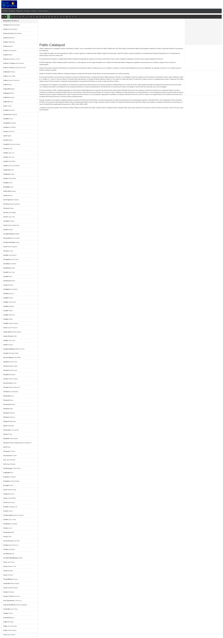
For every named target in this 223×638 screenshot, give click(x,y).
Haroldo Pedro (9, 489)
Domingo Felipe (10, 353)
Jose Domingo (10, 626)
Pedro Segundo (10, 246)
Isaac (8, 400)
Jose (8, 148)
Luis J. (7, 528)
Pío (8, 472)
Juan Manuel (9, 255)
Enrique (9, 72)
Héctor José (10, 362)
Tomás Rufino (9, 630)
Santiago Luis (10, 506)
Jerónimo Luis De (11, 59)
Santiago (9, 549)
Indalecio (9, 413)
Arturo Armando (13, 515)
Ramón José (10, 370)
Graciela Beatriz (10, 29)
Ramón (8, 229)
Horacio (9, 97)
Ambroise (8, 592)
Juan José (9, 217)
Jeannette (9, 123)
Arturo (8, 140)
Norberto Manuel (10, 587)
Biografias (19, 11)
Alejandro (9, 374)
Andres (9, 404)
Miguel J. (9, 617)
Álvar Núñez (12, 33)
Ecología (27, 11)
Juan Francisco (10, 327)
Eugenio (10, 114)
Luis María (9, 127)
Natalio (11, 234)
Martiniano (9, 421)
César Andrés (10, 438)
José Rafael (12, 357)
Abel (8, 408)
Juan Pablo (9, 76)
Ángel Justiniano (11, 204)
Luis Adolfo (10, 524)
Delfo (7, 55)
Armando (11, 199)
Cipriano (8, 344)
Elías (9, 280)
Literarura (34, 11)
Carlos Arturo (12, 468)
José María (9, 161)
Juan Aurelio (11, 238)
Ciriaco (8, 613)
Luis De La (12, 600)
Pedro (7, 276)
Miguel (9, 89)
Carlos (7, 106)
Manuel (7, 195)
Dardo (13, 558)
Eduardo (8, 570)
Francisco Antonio (11, 144)
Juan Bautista (9, 50)
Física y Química (43, 11)
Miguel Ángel (10, 366)
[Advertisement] (78, 4)
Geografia (12, 11)
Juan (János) (9, 634)
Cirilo (7, 536)
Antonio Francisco (11, 80)
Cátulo (8, 310)
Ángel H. (8, 46)
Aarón (9, 268)
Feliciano (9, 417)
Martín (8, 532)
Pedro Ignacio (12, 332)
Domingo (8, 622)
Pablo (8, 93)
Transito (10, 455)
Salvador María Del (11, 225)
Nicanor (10, 579)
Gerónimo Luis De (14, 67)
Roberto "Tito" (9, 566)
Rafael (8, 319)
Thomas (9, 451)
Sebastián (9, 42)
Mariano (9, 37)
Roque (8, 208)
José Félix (11, 541)
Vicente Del (9, 302)
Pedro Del (9, 315)
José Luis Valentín (11, 165)
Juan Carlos (11, 259)
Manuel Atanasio (11, 25)
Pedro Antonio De (11, 387)
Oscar (8, 118)
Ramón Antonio (10, 323)
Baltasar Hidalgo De (17, 443)
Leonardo (9, 263)
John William (9, 498)
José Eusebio (11, 481)
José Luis (8, 153)
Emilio (7, 182)
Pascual (8, 494)
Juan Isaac (9, 502)
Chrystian (9, 477)
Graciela (8, 110)
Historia (5, 11)
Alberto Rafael (11, 583)
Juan (8, 101)
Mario (7, 84)
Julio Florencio (10, 545)
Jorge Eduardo (9, 464)
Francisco (9, 131)
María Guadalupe (15, 605)
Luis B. (10, 383)
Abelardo (8, 306)
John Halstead (9, 460)
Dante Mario (9, 178)
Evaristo (8, 221)
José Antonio (13, 63)
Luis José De (11, 430)
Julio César (9, 562)
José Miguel (9, 212)
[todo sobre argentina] (9, 4)
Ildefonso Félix (13, 349)
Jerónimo (8, 575)
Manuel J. (8, 293)
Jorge (8, 174)
